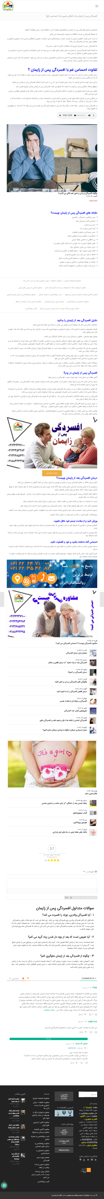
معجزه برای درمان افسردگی (76, 653)
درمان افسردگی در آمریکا (77, 672)
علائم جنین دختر (91, 793)
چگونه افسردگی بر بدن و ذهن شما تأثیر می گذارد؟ (77, 193)
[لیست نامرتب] (82, 897)
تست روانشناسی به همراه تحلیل (40, 1138)
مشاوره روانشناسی (87, 1113)
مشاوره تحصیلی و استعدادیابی (42, 1152)
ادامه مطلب (93, 200)
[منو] (97, 6)
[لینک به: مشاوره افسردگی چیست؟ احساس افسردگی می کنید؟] (52, 613)
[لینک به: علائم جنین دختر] (52, 764)
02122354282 (87, 1139)
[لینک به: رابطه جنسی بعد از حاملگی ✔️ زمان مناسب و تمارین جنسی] (93, 803)
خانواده (94, 1116)
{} (71, 897)
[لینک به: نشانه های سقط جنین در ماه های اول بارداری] (93, 832)
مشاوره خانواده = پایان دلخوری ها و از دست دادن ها (41, 1105)
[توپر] (96, 897)
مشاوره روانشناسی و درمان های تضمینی (42, 1145)
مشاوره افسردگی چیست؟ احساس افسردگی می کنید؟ (76, 643)
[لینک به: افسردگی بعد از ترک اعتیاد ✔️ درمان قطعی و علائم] (93, 662)
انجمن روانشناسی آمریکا (64, 1131)
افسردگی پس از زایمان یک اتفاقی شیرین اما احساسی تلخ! (71, 16)
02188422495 (92, 1142)
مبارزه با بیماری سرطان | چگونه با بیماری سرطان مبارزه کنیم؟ (65, 730)
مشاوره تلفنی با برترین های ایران (41, 1124)
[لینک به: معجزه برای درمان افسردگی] (93, 653)
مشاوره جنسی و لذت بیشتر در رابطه (41, 1166)
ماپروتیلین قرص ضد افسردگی (75, 710)
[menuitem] (100, 6)
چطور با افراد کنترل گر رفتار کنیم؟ (13, 1100)
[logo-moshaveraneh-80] (8, 6)
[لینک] (74, 897)
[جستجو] (100, 6)
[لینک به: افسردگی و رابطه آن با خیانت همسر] (93, 701)
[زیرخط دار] (90, 897)
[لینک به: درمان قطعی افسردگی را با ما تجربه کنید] (93, 691)
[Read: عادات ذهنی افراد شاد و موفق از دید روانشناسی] (22, 1112)
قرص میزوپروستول (80, 813)
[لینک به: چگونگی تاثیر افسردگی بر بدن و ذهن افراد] (93, 682)
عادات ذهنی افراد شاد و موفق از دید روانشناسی (14, 1113)
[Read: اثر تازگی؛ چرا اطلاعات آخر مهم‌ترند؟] (22, 1155)
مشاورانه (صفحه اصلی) (41, 1098)
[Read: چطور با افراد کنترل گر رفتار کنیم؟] (22, 1100)
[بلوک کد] (77, 897)
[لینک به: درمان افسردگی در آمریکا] (93, 672)
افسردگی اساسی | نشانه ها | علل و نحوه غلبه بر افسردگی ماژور (63, 720)
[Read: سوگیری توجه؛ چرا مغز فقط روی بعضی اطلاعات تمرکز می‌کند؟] (22, 1138)
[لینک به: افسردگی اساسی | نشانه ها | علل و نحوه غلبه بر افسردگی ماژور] (93, 720)
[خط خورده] (88, 897)
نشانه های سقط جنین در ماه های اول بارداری (70, 832)
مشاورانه (89, 1107)
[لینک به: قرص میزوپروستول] (93, 813)
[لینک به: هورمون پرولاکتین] (93, 822)
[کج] (93, 897)
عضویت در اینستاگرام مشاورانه (64, 1096)
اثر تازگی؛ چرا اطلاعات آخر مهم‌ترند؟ (15, 1156)
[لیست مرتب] (85, 897)
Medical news (64, 1150)
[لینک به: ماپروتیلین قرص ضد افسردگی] (93, 711)
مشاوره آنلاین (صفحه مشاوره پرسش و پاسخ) (40, 1131)
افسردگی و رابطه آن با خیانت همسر (73, 701)
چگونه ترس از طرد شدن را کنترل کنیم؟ (13, 1126)
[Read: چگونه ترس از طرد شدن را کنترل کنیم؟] (22, 1126)
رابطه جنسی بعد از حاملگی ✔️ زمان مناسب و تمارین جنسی (64, 803)
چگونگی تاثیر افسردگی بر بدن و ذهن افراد (71, 682)
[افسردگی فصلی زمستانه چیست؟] (102, 599)
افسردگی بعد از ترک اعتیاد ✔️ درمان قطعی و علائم (67, 662)
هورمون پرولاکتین (80, 822)
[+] (67, 897)
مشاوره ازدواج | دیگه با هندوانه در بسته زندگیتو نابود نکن (40, 1115)
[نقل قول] (80, 897)
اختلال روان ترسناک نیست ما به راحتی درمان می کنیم (40, 1174)
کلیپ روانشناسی (43, 1181)
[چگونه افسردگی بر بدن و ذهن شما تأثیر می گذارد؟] (52, 158)
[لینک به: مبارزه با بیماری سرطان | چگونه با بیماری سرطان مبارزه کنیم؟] (93, 730)
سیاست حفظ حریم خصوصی (74, 1195)
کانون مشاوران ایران (64, 1142)
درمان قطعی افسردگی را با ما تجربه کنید (72, 691)
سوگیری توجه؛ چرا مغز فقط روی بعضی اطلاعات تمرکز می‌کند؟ (13, 1141)
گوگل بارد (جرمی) (57, 1195)
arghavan (72, 1048)
